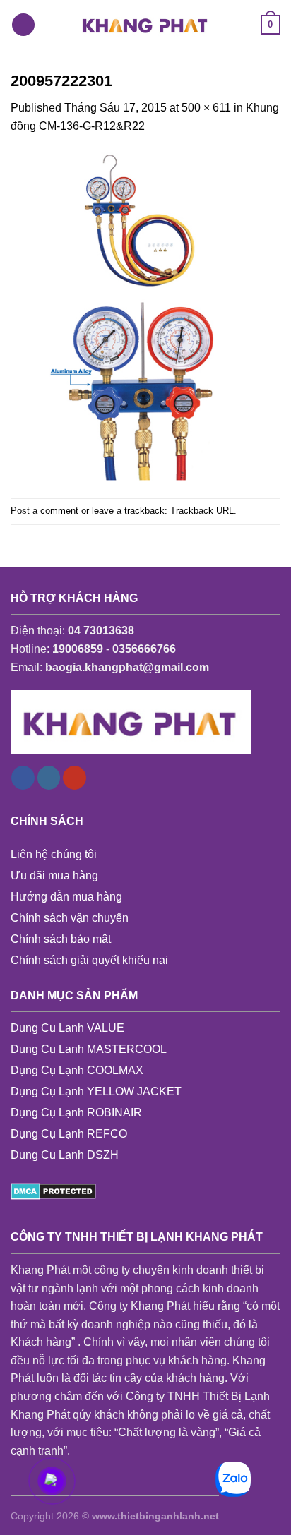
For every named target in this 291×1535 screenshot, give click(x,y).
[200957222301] (145, 316)
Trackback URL (202, 510)
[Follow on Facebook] (23, 778)
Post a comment (44, 510)
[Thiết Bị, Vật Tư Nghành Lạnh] (145, 24)
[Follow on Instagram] (49, 778)
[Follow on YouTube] (74, 778)
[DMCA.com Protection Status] (53, 1190)
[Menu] (23, 25)
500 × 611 (206, 108)
